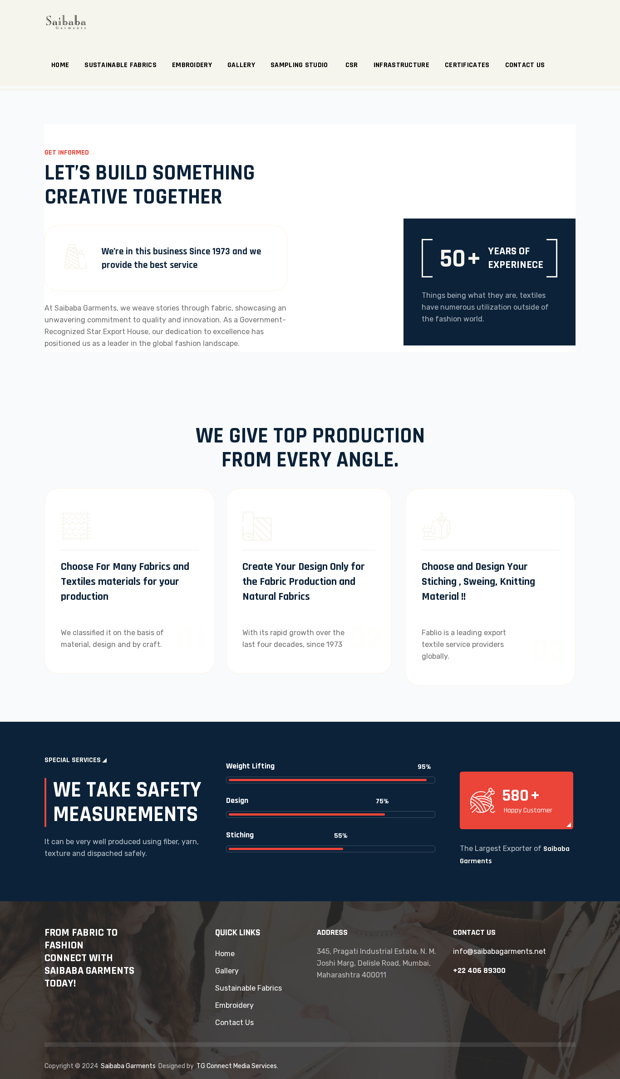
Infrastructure (401, 65)
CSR (351, 65)
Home (60, 65)
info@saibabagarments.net (499, 951)
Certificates (467, 65)
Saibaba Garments (128, 1066)
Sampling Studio (300, 65)
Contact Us (525, 65)
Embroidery (192, 65)
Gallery (241, 65)
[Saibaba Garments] (74, 21)
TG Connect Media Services (237, 1066)
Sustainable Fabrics (120, 65)
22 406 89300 (482, 970)
